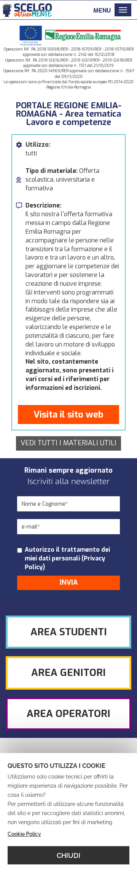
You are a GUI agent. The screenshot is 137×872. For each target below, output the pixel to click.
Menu (102, 10)
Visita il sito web (68, 414)
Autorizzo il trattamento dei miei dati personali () (67, 558)
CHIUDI (68, 855)
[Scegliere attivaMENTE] (26, 8)
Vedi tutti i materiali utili (68, 443)
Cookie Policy (24, 834)
